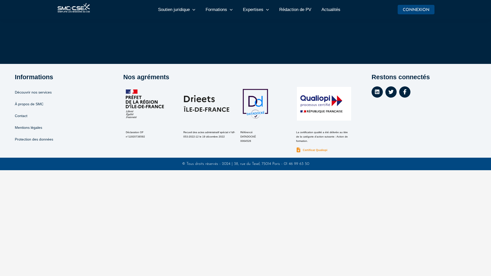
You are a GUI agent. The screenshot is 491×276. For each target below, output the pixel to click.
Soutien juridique (174, 9)
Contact (21, 116)
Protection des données (34, 139)
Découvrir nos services (33, 92)
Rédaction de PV (295, 9)
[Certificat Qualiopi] (298, 150)
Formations (216, 9)
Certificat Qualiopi (315, 150)
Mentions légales (28, 127)
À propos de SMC (29, 104)
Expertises (253, 9)
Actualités (330, 9)
